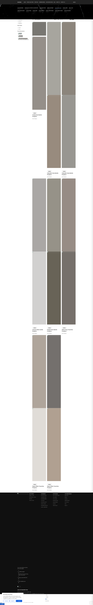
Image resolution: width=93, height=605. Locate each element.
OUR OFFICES (31, 493)
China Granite (55, 498)
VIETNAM (30, 498)
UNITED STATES (31, 500)
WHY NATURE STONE (56, 495)
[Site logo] (19, 2)
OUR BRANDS (43, 493)
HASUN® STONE (43, 497)
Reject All (12, 600)
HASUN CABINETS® (44, 507)
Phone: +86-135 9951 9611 (23, 577)
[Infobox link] (31, 589)
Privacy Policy (67, 502)
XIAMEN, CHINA (31, 495)
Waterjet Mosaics (67, 500)
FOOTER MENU (55, 493)
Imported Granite (55, 500)
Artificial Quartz (55, 505)
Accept (2, 603)
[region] (12, 598)
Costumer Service (68, 493)
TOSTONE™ (43, 500)
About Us (66, 505)
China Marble (55, 497)
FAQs (65, 503)
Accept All (19, 600)
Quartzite (54, 503)
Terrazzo (66, 498)
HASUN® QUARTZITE (44, 505)
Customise (6, 600)
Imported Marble (55, 502)
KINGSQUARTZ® (43, 495)
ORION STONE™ (43, 503)
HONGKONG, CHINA (32, 497)
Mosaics (66, 497)
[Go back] (16, 6)
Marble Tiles (66, 495)
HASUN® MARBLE (43, 498)
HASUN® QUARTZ (44, 502)
